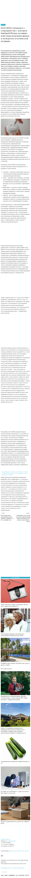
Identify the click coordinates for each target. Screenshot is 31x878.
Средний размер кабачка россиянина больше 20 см (15, 762)
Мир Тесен (12, 851)
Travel (3, 24)
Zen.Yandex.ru (25, 851)
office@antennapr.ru (11, 841)
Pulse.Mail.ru (18, 851)
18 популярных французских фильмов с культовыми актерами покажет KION (13, 634)
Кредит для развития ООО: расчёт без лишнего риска (15, 822)
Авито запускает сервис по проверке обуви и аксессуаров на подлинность (14, 605)
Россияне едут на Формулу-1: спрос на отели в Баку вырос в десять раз (15, 792)
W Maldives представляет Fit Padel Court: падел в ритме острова (15, 664)
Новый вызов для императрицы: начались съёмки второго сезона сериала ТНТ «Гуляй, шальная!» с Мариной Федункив (14, 698)
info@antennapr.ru (5, 839)
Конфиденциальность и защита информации (13, 868)
